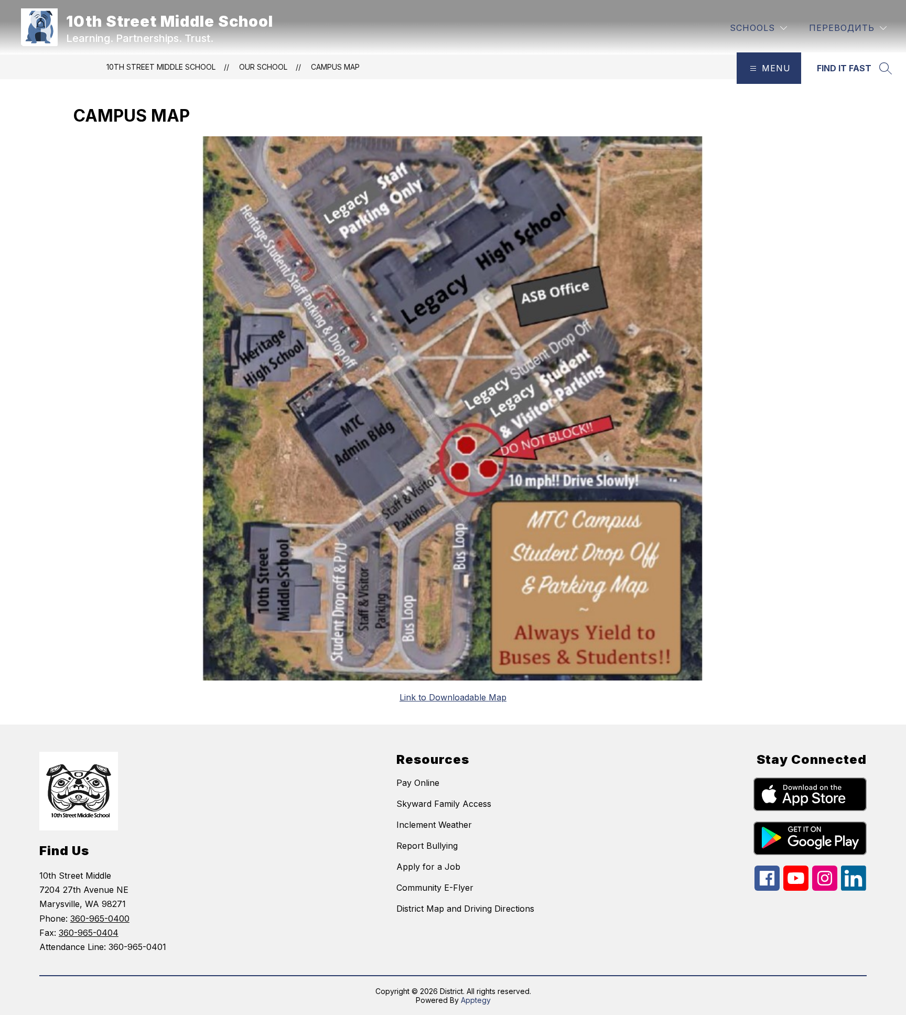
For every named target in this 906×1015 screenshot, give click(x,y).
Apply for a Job (428, 866)
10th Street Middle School (160, 66)
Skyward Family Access (443, 803)
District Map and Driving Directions (465, 908)
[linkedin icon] (853, 887)
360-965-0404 (88, 932)
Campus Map (335, 66)
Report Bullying (427, 845)
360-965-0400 (100, 918)
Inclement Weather (434, 824)
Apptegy (476, 1000)
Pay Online (417, 783)
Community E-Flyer (434, 887)
